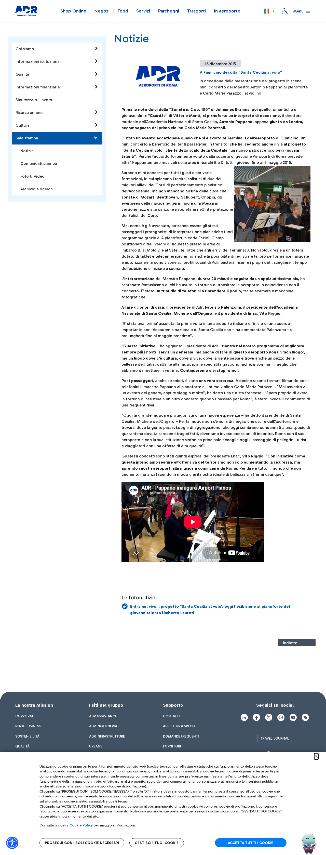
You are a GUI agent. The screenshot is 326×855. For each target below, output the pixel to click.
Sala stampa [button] (27, 138)
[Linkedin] (244, 717)
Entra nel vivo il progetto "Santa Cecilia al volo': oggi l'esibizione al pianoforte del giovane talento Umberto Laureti (210, 609)
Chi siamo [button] (25, 48)
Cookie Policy (81, 825)
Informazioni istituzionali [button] (39, 61)
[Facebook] (256, 717)
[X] (268, 717)
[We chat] (305, 717)
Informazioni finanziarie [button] (38, 87)
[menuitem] (25, 716)
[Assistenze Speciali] (284, 11)
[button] (270, 11)
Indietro (290, 642)
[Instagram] (280, 717)
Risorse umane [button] (29, 112)
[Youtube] (293, 717)
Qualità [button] (22, 74)
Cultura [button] (23, 125)
